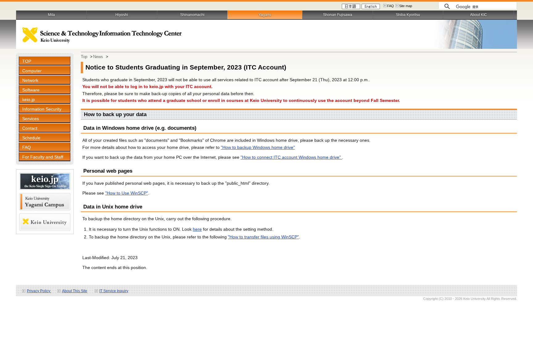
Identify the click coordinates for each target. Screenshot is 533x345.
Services (30, 118)
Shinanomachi (192, 15)
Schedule (31, 137)
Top (84, 56)
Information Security (41, 109)
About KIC (478, 15)
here (197, 229)
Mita (51, 15)
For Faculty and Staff (42, 156)
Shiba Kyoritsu (408, 15)
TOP (26, 61)
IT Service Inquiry (113, 291)
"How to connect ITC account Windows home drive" (291, 157)
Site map (405, 6)
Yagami (264, 15)
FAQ (390, 6)
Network (30, 80)
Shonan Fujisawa (337, 15)
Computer (32, 70)
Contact (29, 128)
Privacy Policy (39, 291)
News (98, 56)
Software (30, 89)
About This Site (74, 291)
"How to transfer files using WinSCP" (263, 236)
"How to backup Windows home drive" (258, 147)
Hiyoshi (121, 15)
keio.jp (28, 99)
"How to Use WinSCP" (126, 193)
